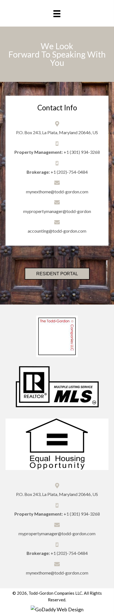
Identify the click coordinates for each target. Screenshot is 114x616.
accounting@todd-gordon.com (57, 230)
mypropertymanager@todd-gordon (57, 211)
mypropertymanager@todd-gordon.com (57, 533)
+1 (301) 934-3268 (82, 152)
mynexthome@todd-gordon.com (57, 191)
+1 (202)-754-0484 (69, 172)
